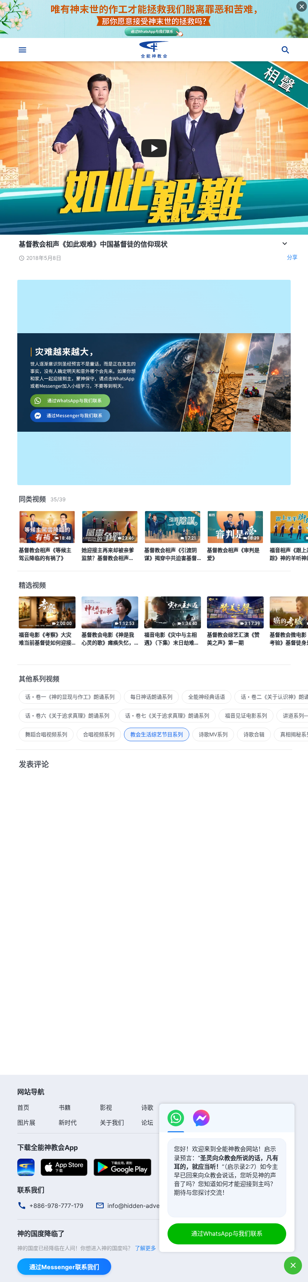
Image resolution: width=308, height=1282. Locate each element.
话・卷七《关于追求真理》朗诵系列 (167, 715)
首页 (23, 1107)
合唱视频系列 (99, 734)
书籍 (65, 1107)
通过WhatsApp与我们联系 (227, 1233)
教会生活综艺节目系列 (156, 734)
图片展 (26, 1122)
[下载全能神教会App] (26, 1167)
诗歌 (147, 1107)
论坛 (147, 1122)
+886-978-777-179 (56, 1205)
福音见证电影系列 (246, 715)
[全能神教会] (154, 49)
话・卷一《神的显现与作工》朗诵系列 (70, 696)
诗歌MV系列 (213, 734)
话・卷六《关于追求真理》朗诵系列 (67, 715)
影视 (106, 1107)
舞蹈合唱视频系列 (46, 734)
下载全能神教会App (47, 1148)
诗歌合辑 (253, 734)
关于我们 (112, 1122)
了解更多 (145, 1248)
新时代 (68, 1122)
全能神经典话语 (206, 696)
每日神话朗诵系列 (151, 696)
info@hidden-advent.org (142, 1205)
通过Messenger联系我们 (64, 1267)
